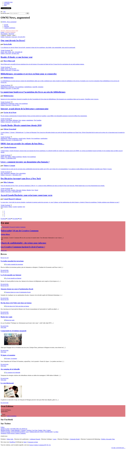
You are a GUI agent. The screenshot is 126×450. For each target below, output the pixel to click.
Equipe (40, 430)
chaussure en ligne (33, 442)
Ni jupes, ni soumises (8, 355)
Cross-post (14, 37)
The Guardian (37, 120)
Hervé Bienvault (9, 61)
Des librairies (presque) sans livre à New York (21, 178)
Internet (3, 120)
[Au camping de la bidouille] (12, 372)
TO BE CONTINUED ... (118, 448)
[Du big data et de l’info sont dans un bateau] (16, 306)
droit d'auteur (4, 206)
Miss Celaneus (9, 182)
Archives (28, 430)
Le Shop (56, 432)
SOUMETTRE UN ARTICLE (18, 428)
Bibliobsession (8, 77)
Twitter (3, 50)
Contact (49, 430)
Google (15, 206)
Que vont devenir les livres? (13, 40)
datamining (7, 173)
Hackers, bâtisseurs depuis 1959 (9, 30)
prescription (22, 173)
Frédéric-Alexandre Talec (108, 439)
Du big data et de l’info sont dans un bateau (16, 303)
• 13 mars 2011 (15, 70)
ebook (2, 52)
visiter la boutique (11, 416)
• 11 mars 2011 (15, 88)
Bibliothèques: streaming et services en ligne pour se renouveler (29, 74)
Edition (3, 37)
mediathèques (28, 87)
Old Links (3, 327)
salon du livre (12, 68)
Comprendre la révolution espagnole (13, 331)
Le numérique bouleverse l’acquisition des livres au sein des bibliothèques (33, 92)
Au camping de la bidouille (10, 369)
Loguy (54, 439)
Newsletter (15, 218)
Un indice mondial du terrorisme (12, 261)
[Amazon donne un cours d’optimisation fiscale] (17, 292)
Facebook (7, 50)
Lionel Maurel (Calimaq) (12, 199)
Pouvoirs (6, 26)
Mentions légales (5, 430)
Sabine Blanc (5, 234)
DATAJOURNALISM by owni (20, 432)
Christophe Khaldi (75, 439)
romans (24, 120)
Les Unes (34, 430)
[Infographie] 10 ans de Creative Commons (19, 231)
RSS (5, 5)
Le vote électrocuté (7, 383)
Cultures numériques (9, 27)
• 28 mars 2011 (15, 53)
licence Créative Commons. (18, 433)
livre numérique (19, 87)
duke (25, 442)
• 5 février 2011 (15, 105)
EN (4, 11)
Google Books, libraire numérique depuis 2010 (21, 125)
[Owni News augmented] (8, 22)
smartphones (29, 120)
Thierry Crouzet (9, 165)
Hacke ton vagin (6, 317)
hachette (19, 206)
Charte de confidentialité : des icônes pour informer (23, 243)
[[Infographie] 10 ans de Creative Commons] (13, 227)
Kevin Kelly (8, 44)
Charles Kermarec (10, 147)
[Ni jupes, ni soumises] (10, 358)
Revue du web (5, 257)
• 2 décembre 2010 (16, 191)
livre (13, 52)
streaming (40, 87)
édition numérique (13, 138)
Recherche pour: (5, 13)
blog (2, 173)
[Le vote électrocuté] (13, 397)
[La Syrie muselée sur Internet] (12, 278)
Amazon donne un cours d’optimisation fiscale (17, 289)
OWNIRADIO (48, 432)
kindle (9, 52)
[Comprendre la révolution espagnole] (13, 344)
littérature (15, 120)
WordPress (12, 442)
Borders (13, 190)
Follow (3, 427)
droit (6, 156)
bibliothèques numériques (7, 87)
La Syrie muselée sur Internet (11, 275)
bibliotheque (4, 138)
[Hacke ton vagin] (9, 320)
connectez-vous (8, 2)
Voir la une (4, 250)
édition (9, 156)
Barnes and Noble (5, 190)
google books (22, 138)
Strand (36, 190)
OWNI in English (5, 432)
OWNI (9, 433)
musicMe (34, 87)
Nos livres (11, 33)
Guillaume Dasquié (35, 439)
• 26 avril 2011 (21, 37)
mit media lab (18, 52)
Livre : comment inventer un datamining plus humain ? (25, 162)
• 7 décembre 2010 (16, 175)
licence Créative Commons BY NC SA (40, 445)
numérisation (43, 138)
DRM (2, 156)
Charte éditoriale (15, 430)
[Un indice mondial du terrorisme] (13, 264)
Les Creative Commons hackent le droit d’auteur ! (23, 247)
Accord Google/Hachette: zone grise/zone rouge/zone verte (26, 195)
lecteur (6, 68)
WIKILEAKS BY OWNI (36, 432)
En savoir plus (4, 270)
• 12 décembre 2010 (10, 158)
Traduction (8, 37)
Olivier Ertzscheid (10, 129)
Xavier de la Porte (10, 112)
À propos (23, 430)
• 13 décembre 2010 (16, 140)
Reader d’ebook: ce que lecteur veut (16, 57)
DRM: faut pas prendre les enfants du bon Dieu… (22, 143)
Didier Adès (10, 439)
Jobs (44, 430)
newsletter (7, 3)
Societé (6, 24)
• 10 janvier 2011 (15, 122)
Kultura (24, 190)
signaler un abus (5, 428)
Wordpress (3, 433)
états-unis (18, 190)
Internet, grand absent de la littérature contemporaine (24, 109)
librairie (28, 138)
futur (6, 52)
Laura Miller (8, 120)
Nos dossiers (4, 33)
